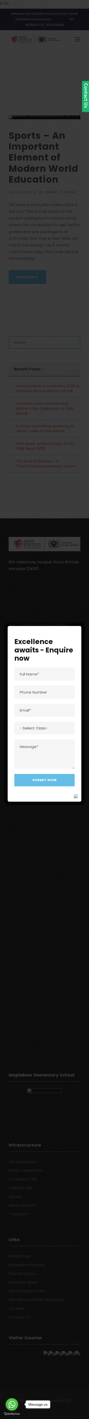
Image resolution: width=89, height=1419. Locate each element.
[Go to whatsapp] (12, 1404)
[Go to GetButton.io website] (12, 1414)
